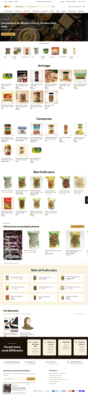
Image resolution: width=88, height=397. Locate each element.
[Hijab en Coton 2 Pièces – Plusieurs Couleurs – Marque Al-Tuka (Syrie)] (27, 324)
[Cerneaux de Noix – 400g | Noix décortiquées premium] (22, 97)
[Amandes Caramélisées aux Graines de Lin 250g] (22, 203)
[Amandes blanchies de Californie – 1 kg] (80, 182)
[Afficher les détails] (27, 278)
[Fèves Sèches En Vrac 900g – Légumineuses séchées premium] (51, 76)
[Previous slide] (78, 263)
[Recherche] (53, 6)
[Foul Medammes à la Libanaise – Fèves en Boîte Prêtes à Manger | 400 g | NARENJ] (22, 150)
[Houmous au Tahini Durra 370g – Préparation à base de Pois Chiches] (36, 97)
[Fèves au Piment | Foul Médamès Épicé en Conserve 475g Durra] (7, 150)
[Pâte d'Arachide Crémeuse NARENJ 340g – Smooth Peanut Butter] (65, 76)
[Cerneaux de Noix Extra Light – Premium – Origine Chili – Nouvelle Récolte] (51, 203)
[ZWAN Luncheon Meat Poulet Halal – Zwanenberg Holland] (22, 129)
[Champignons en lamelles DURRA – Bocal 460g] (80, 129)
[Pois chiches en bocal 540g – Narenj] (65, 129)
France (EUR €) (72, 1)
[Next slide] (83, 263)
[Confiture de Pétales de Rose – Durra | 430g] (36, 76)
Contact (16, 1)
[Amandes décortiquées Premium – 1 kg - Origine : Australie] (65, 182)
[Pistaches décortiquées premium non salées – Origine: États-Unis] (36, 182)
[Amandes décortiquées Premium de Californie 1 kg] (51, 182)
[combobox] (34, 6)
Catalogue (10, 1)
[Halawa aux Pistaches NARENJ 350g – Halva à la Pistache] (80, 76)
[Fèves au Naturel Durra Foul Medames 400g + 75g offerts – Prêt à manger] (7, 129)
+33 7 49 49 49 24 (31, 363)
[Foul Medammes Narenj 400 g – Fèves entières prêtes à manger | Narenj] (51, 129)
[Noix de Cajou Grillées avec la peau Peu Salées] (22, 182)
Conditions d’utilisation (25, 382)
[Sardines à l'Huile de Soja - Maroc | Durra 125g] (7, 76)
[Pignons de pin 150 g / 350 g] (7, 182)
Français (62, 1)
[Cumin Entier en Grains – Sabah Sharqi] (51, 97)
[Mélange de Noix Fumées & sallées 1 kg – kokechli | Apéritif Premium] (36, 203)
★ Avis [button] (87, 200)
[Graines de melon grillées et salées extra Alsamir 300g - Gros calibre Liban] (7, 203)
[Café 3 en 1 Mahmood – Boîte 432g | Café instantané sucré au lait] (22, 76)
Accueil (5, 1)
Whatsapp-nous (31, 362)
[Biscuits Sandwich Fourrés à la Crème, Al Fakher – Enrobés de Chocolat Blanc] (7, 97)
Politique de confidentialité (9, 384)
